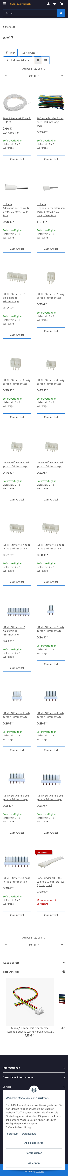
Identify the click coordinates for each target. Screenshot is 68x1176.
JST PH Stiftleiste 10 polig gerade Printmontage (14, 297)
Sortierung (28, 52)
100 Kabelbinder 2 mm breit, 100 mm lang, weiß (50, 122)
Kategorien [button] (11, 962)
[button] (48, 3)
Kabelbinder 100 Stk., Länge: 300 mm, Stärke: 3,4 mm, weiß (50, 881)
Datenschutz (29, 1133)
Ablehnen (34, 1162)
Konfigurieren (34, 1152)
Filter (11, 52)
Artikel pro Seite (16, 60)
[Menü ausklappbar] (4, 2)
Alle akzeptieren (34, 1142)
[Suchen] (61, 13)
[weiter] (62, 76)
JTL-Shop (40, 1171)
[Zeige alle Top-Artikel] (63, 972)
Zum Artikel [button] (17, 159)
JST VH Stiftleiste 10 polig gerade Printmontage (14, 631)
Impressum (12, 1133)
